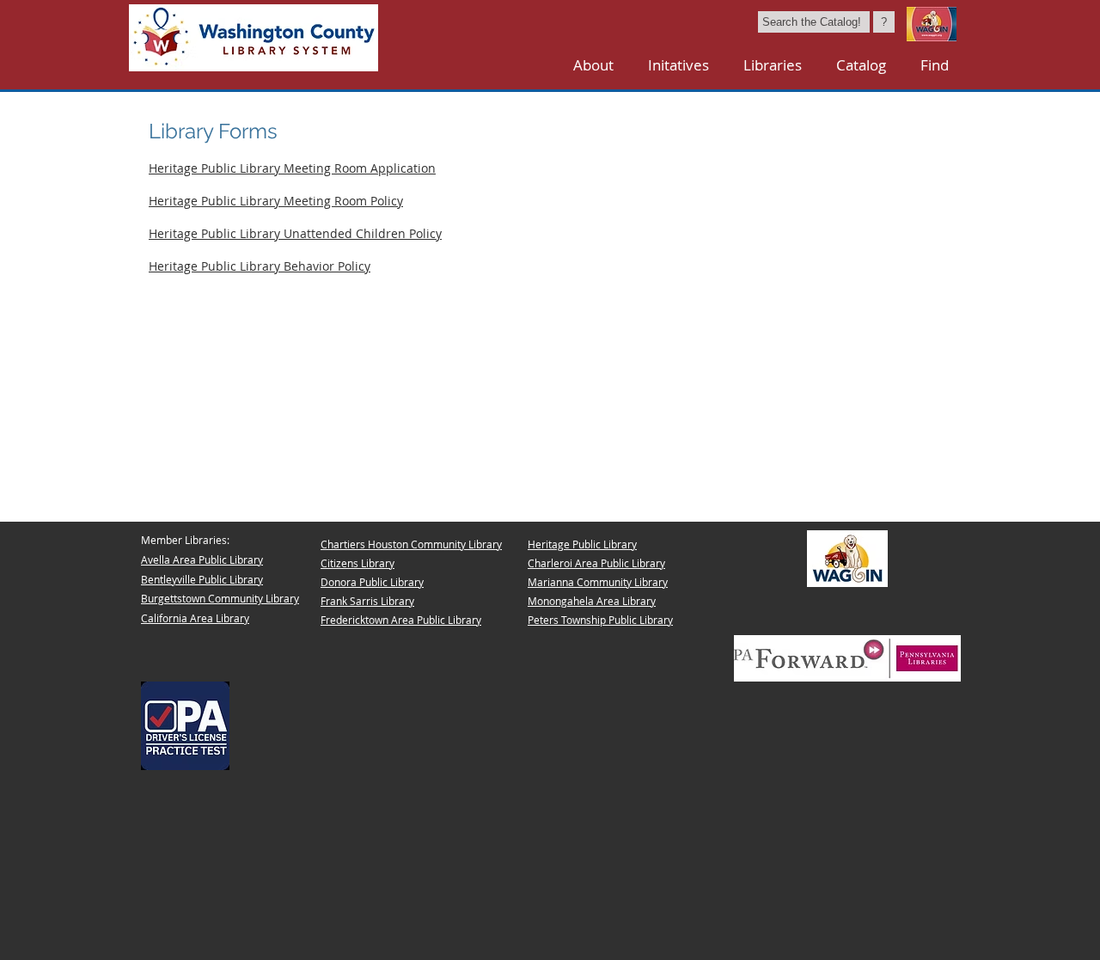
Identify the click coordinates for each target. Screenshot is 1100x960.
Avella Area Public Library (202, 559)
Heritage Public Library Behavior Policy (259, 266)
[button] (772, 64)
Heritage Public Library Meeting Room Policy (276, 201)
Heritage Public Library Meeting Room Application (292, 168)
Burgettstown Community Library (220, 598)
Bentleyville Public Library (202, 579)
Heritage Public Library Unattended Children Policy (295, 233)
